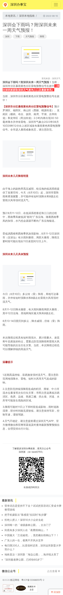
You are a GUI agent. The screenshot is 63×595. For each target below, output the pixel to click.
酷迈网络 (14, 580)
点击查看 (52, 571)
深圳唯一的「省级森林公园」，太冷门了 (28, 525)
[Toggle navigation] (55, 4)
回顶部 (56, 592)
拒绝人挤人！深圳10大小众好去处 (24, 519)
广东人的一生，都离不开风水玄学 (24, 540)
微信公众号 (9, 571)
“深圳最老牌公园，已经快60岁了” (24, 559)
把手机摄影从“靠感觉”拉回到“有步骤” (26, 514)
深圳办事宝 (18, 4)
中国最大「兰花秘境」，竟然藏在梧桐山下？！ (32, 535)
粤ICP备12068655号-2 (32, 580)
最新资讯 (7, 500)
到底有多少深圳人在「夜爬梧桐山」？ (26, 530)
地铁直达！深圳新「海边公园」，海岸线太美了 (32, 554)
